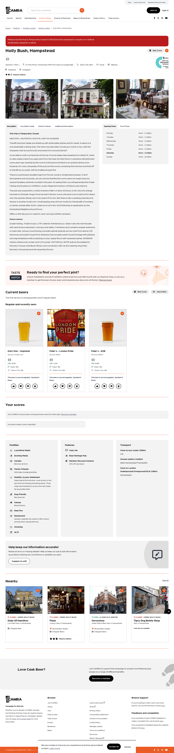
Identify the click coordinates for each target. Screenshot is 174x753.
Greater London (29, 28)
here (163, 705)
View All (165, 580)
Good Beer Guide (27, 126)
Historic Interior (44, 126)
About (50, 706)
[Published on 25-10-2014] (66, 614)
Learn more (54, 748)
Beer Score (157, 50)
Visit (49, 710)
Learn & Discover (139, 2)
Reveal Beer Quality (60, 629)
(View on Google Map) (64, 65)
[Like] (13, 386)
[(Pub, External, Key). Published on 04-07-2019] (24, 614)
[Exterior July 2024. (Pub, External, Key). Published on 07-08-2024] (150, 614)
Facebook (12, 70)
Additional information (64, 126)
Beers (50, 730)
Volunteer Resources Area (156, 2)
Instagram (26, 70)
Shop (129, 2)
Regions (16, 28)
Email (102, 65)
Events (50, 722)
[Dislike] (27, 386)
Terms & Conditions (97, 730)
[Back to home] (14, 10)
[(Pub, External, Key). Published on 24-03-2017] (108, 614)
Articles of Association (98, 718)
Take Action (52, 718)
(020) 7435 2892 (86, 65)
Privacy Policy (95, 710)
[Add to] (167, 50)
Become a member (68, 414)
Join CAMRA (53, 703)
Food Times (125, 126)
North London (44, 28)
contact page (25, 719)
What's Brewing (96, 738)
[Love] (20, 386)
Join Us (153, 10)
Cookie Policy (95, 722)
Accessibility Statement (99, 714)
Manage (127, 747)
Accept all (114, 746)
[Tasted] (35, 386)
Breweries (52, 726)
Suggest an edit (19, 561)
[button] (168, 611)
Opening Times (110, 126)
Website (114, 65)
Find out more (105, 280)
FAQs (14, 719)
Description (11, 126)
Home (7, 28)
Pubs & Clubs (53, 714)
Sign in (165, 10)
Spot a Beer (161, 292)
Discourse (93, 734)
